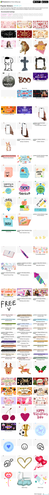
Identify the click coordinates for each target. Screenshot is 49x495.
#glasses (4, 17)
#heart (25, 14)
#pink (9, 17)
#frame (30, 14)
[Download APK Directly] (37, 2)
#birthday (16, 14)
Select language (38, 493)
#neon (13, 17)
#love (10, 14)
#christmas (19, 17)
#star (41, 14)
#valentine (4, 14)
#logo (21, 14)
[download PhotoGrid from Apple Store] (45, 2)
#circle (36, 14)
